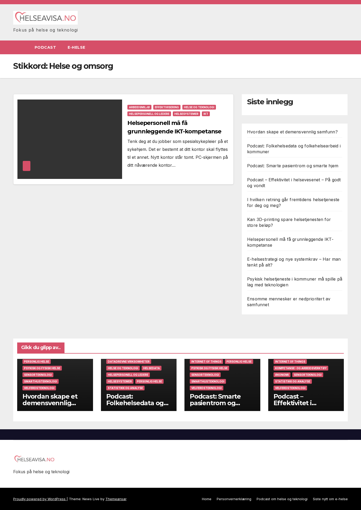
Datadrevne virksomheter (129, 361)
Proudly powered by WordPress (40, 499)
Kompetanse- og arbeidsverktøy (301, 368)
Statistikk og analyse (125, 388)
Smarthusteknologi (40, 381)
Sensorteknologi (38, 374)
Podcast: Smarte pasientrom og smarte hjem (292, 165)
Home (206, 499)
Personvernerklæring (234, 499)
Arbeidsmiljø (139, 107)
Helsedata (151, 368)
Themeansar (115, 499)
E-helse (77, 47)
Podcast (45, 47)
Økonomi (282, 374)
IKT (205, 113)
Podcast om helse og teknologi (282, 499)
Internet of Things (206, 361)
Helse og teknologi (199, 107)
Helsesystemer (186, 113)
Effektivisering (167, 107)
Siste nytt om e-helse (330, 499)
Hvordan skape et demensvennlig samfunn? (292, 131)
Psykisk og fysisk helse (42, 368)
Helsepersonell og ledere (149, 113)
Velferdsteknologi (39, 388)
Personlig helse (36, 361)
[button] (344, 47)
